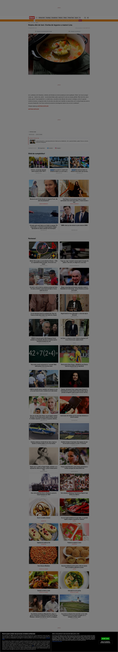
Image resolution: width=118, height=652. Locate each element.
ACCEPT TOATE (105, 638)
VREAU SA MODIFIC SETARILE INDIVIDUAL (105, 642)
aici (32, 645)
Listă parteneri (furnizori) (57, 641)
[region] (59, 642)
